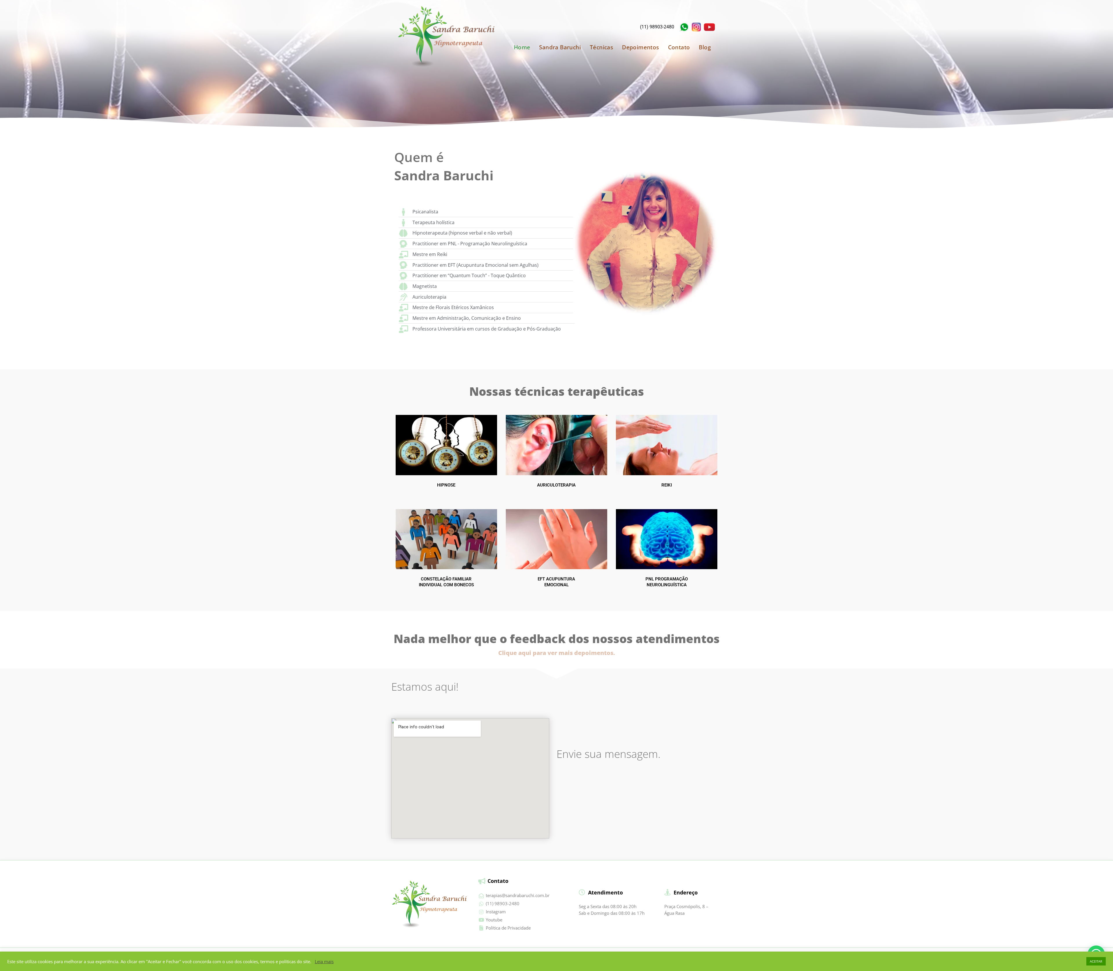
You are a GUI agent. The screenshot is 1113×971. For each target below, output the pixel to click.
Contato (679, 47)
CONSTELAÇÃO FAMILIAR (446, 579)
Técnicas (601, 47)
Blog (705, 47)
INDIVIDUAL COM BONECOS (446, 584)
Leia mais (324, 961)
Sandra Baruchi (560, 47)
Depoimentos (640, 47)
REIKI (666, 485)
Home (522, 47)
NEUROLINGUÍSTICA (667, 584)
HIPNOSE (446, 485)
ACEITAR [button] (1096, 961)
